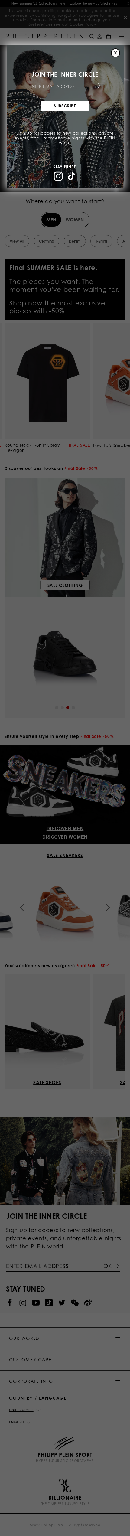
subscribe (65, 105)
